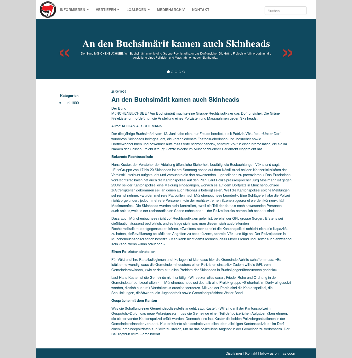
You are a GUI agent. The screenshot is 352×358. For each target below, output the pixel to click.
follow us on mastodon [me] (277, 353)
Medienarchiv (171, 9)
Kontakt (200, 9)
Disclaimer (234, 353)
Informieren (73, 9)
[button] (60, 49)
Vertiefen (106, 9)
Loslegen (136, 9)
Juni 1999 (71, 102)
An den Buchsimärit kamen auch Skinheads (176, 43)
